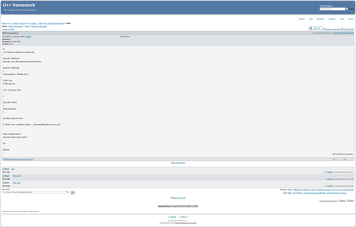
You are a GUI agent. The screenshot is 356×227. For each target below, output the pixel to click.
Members (320, 19)
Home (350, 19)
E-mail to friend (8, 29)
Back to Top (178, 198)
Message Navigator (39, 26)
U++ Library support (17, 23)
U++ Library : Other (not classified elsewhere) (45, 23)
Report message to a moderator (342, 154)
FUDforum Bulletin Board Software (185, 223)
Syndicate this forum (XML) (328, 201)
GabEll (28, 37)
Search (301, 19)
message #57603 (12, 33)
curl (4, 33)
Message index (178, 163)
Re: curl (16, 176)
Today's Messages (15, 26)
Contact (173, 217)
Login (341, 19)
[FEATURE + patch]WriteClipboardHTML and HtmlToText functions (320, 193)
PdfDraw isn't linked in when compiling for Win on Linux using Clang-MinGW (323, 190)
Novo (330, 179)
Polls (27, 26)
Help (310, 19)
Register (331, 19)
